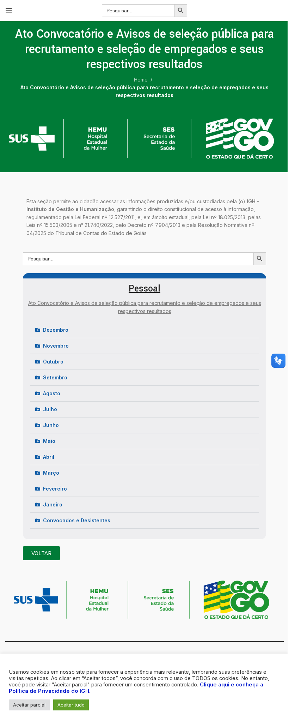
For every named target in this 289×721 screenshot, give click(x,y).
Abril (48, 457)
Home (141, 80)
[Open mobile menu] (9, 11)
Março (51, 473)
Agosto (51, 393)
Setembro (55, 377)
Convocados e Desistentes (76, 520)
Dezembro (55, 330)
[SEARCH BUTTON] (180, 10)
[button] (144, 330)
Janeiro (52, 504)
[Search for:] (138, 10)
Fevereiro (55, 489)
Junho (51, 425)
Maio (49, 441)
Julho (50, 409)
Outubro (53, 362)
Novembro (56, 346)
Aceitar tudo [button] (71, 705)
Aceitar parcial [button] (29, 705)
